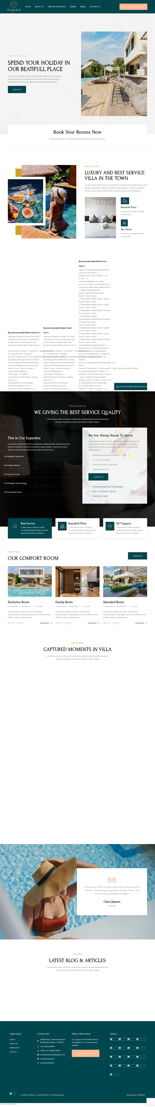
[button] (10, 582)
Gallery (73, 7)
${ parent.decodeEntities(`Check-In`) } (24, 333)
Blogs (82, 7)
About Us (39, 7)
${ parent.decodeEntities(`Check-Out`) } (57, 330)
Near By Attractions (57, 7)
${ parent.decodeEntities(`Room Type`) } (93, 263)
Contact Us (95, 7)
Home (28, 7)
